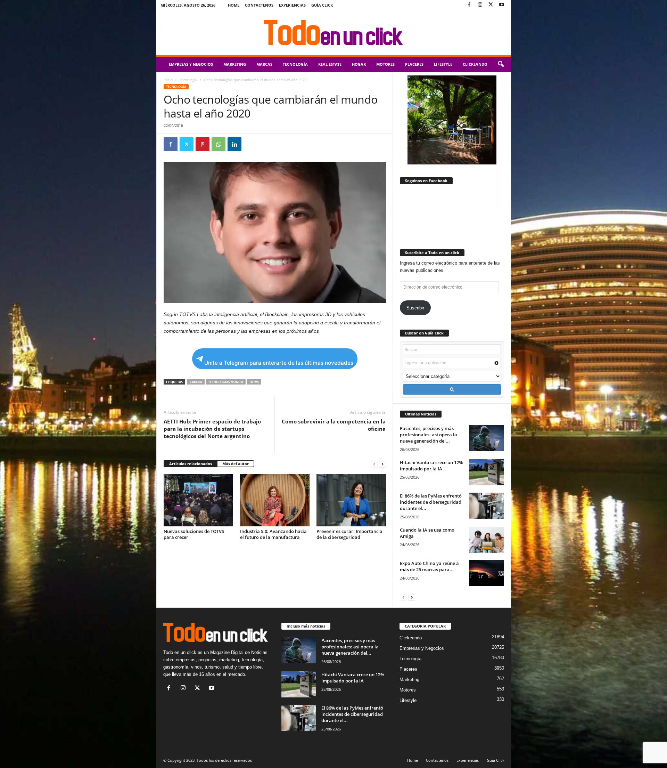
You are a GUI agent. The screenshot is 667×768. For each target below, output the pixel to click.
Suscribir (415, 307)
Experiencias (292, 5)
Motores (385, 64)
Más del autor (235, 463)
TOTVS (254, 382)
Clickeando (475, 64)
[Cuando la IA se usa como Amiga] (486, 540)
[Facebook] (469, 5)
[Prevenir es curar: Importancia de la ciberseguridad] (351, 500)
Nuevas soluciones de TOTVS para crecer (194, 534)
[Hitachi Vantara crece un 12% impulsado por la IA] (486, 472)
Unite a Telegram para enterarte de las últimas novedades (278, 362)
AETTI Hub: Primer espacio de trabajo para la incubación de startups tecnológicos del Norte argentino (212, 428)
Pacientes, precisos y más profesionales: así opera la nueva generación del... (428, 434)
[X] (491, 5)
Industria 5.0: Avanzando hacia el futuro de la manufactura (273, 534)
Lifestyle (443, 64)
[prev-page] (374, 464)
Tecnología (295, 64)
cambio (196, 382)
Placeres (414, 64)
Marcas (264, 64)
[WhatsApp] (218, 144)
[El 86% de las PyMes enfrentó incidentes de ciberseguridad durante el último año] (486, 506)
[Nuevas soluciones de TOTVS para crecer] (198, 500)
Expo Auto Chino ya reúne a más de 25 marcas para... (429, 566)
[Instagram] (480, 5)
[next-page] (382, 464)
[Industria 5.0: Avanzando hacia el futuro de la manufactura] (275, 500)
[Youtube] (501, 5)
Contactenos (259, 5)
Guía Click (322, 5)
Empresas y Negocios (191, 64)
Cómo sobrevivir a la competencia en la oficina (334, 425)
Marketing (234, 64)
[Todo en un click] (333, 32)
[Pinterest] (202, 144)
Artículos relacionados (190, 463)
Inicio (168, 79)
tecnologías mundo (225, 382)
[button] (500, 64)
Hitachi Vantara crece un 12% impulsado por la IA (431, 465)
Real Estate (329, 64)
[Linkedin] (234, 144)
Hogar (359, 64)
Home (233, 5)
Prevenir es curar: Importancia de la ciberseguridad (349, 534)
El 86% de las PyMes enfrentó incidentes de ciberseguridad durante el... (431, 502)
